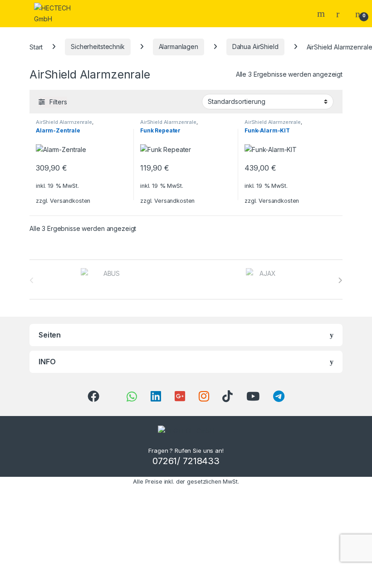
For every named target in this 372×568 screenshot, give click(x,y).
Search (322, 14)
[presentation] (340, 280)
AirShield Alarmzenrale (64, 122)
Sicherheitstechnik (97, 46)
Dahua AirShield (255, 46)
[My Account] (341, 13)
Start (36, 46)
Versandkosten (70, 200)
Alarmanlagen (178, 46)
